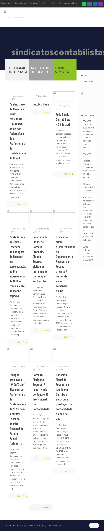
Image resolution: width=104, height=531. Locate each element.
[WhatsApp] (84, 4)
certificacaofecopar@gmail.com (63, 3)
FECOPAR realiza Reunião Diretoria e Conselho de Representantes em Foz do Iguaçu (89, 165)
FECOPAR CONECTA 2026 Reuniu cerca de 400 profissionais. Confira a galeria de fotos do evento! (89, 134)
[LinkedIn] (95, 4)
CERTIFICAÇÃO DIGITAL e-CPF (40, 70)
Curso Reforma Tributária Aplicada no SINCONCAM (88, 253)
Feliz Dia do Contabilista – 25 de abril (63, 119)
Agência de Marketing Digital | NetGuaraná (42, 525)
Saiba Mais (22, 204)
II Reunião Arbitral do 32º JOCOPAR (89, 187)
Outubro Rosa (41, 104)
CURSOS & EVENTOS (62, 70)
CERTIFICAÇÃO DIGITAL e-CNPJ (17, 70)
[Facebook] (89, 4)
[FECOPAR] (14, 17)
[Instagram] (100, 4)
